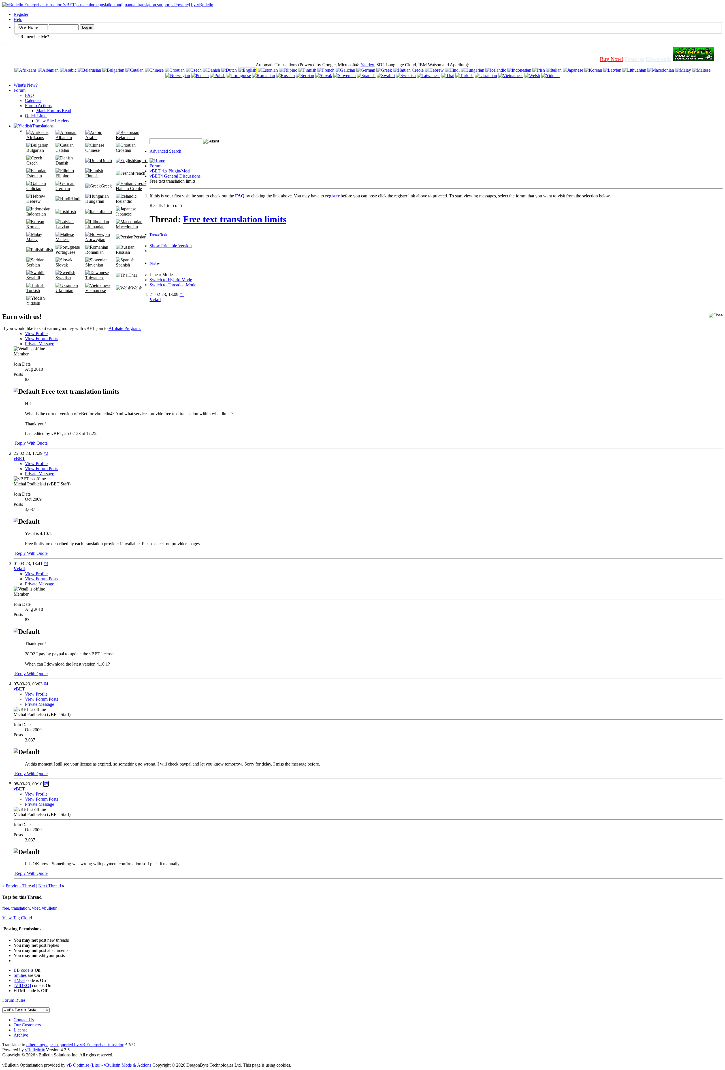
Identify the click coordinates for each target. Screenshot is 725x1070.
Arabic (91, 137)
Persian (139, 237)
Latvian (62, 226)
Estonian (34, 175)
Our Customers (27, 1024)
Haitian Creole (129, 188)
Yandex (367, 64)
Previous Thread (20, 885)
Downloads (658, 59)
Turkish (33, 290)
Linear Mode (161, 274)
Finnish (92, 175)
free (5, 908)
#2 (46, 453)
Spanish (123, 265)
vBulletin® (35, 1049)
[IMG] (19, 980)
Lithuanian (95, 226)
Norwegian (95, 239)
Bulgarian (35, 150)
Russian (123, 252)
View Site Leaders (52, 120)
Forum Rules (13, 1000)
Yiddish (33, 303)
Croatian (123, 150)
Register (21, 14)
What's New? (26, 85)
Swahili (33, 277)
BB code (21, 970)
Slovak (62, 265)
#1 (182, 294)
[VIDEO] (22, 985)
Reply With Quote (31, 443)
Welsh (136, 287)
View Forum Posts (41, 338)
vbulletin (49, 908)
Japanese (124, 214)
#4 (46, 683)
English (141, 160)
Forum (19, 90)
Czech (32, 163)
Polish (47, 249)
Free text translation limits (234, 219)
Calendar (33, 100)
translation (20, 908)
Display (155, 263)
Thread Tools (158, 234)
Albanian (64, 137)
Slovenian (94, 265)
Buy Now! (611, 59)
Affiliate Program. (124, 328)
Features (634, 59)
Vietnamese (95, 290)
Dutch (106, 160)
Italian (106, 211)
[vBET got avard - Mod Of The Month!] (693, 59)
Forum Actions (38, 105)
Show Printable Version (171, 245)
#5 (46, 783)
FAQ (29, 95)
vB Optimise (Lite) (83, 1065)
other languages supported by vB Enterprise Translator (74, 1044)
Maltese (62, 239)
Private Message (39, 343)
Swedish (63, 277)
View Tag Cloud (17, 917)
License (20, 1030)
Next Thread (49, 885)
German (63, 188)
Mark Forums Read (53, 110)
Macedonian (127, 226)
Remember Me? (34, 36)
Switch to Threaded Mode (173, 284)
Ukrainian (64, 290)
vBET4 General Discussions (175, 176)
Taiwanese (94, 277)
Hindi (75, 198)
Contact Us (24, 1019)
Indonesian (36, 214)
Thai (133, 275)
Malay (32, 239)
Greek (106, 186)
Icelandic (124, 201)
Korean (33, 226)
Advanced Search (165, 151)
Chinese (92, 150)
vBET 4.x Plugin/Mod (170, 171)
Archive (21, 1035)
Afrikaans (35, 137)
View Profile (36, 333)
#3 (46, 563)
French (139, 173)
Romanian (94, 252)
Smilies (20, 975)
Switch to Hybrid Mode (171, 279)
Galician (33, 188)
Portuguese (65, 252)
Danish (62, 163)
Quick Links (36, 115)
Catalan (62, 150)
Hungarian (94, 201)
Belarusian (125, 137)
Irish (72, 211)
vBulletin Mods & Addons (127, 1065)
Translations (43, 125)
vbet (36, 908)
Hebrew (33, 201)
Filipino (62, 175)
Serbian (33, 265)
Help (18, 19)
